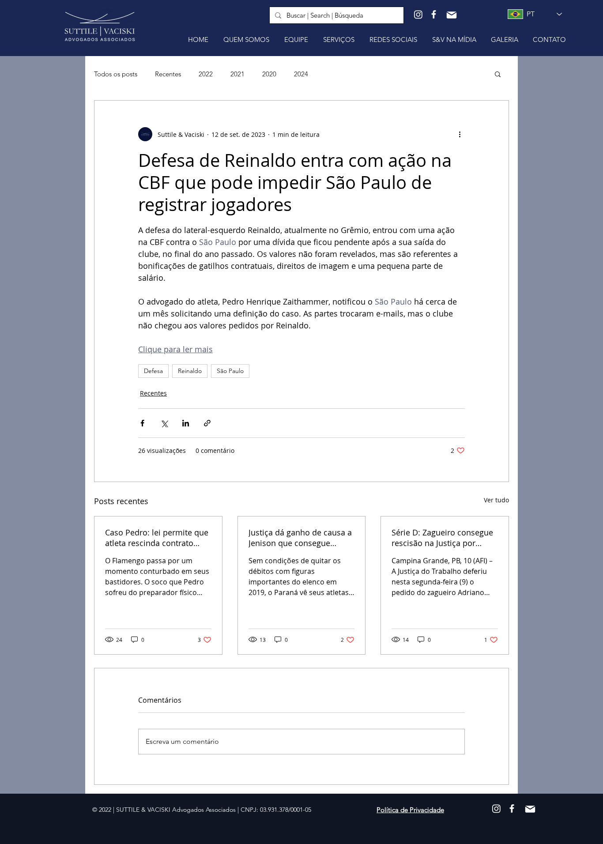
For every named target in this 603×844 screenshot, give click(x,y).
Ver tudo (496, 500)
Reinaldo (190, 371)
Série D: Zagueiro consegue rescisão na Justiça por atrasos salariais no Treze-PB (442, 537)
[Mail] (451, 15)
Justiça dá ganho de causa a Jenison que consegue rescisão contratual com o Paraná (300, 537)
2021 (237, 74)
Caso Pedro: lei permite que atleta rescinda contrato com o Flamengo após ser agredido (156, 537)
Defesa (153, 371)
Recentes (168, 74)
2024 (301, 74)
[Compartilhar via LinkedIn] (185, 423)
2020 (269, 74)
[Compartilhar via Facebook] (142, 423)
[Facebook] (433, 14)
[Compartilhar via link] (207, 423)
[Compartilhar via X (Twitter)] (164, 423)
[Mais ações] (459, 134)
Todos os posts (115, 74)
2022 (206, 74)
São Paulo (230, 371)
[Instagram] (418, 14)
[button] (498, 73)
